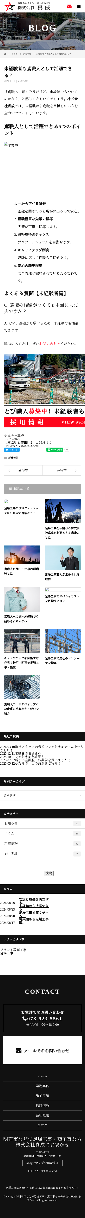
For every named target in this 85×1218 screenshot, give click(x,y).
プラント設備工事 (13, 950)
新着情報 (23, 81)
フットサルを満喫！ (29, 757)
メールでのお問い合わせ (46, 1051)
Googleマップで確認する (42, 1163)
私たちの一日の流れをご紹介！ (38, 763)
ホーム (42, 1076)
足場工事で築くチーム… (34, 914)
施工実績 (41, 854)
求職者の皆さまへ (28, 753)
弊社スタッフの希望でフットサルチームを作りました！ (42, 748)
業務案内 (43, 1086)
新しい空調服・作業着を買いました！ (43, 760)
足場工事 (6, 953)
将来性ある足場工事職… (34, 921)
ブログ (42, 1125)
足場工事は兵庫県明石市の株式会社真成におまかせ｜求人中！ (42, 1187)
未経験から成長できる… (34, 908)
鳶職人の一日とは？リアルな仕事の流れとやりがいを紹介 (21, 709)
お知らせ (41, 823)
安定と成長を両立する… (34, 901)
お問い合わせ (49, 344)
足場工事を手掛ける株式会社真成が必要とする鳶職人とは (62, 533)
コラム (41, 833)
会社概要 (43, 1115)
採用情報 (43, 1105)
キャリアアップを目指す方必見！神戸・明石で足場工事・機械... (21, 663)
